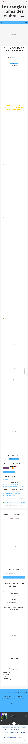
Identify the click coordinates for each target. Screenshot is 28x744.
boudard (7, 61)
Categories (5, 56)
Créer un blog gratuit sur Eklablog (8, 698)
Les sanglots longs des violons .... (14, 11)
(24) (6, 674)
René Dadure (14, 152)
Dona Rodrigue (17, 592)
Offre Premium (6, 701)
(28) (6, 672)
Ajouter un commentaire (14, 518)
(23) (5, 676)
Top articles (18, 698)
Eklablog (24, 692)
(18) (7, 680)
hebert (19, 61)
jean (22, 61)
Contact (23, 698)
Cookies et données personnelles (17, 701)
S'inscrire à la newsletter (9, 471)
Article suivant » (20, 455)
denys (15, 61)
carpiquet (12, 61)
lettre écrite (10, 142)
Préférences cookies (14, 703)
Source (6, 203)
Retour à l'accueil (14, 458)
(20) (5, 678)
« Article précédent (8, 455)
